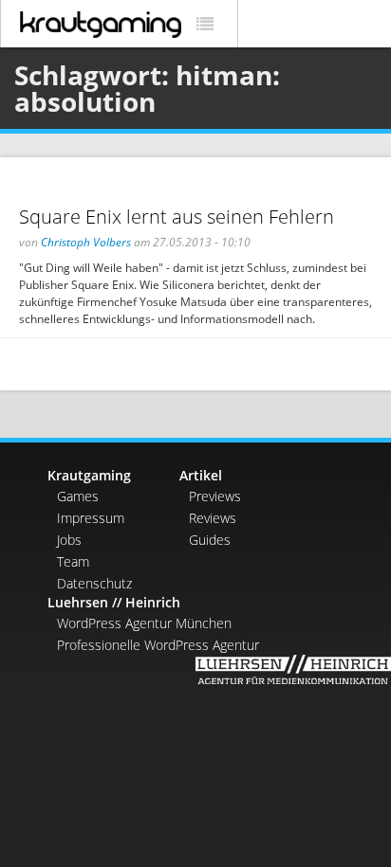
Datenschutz (94, 583)
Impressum (90, 518)
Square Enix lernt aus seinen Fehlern (176, 216)
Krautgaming (89, 475)
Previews (215, 496)
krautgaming (100, 24)
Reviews (212, 518)
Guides (210, 540)
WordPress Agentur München (144, 623)
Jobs (69, 540)
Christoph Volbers (86, 242)
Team (73, 561)
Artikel (200, 475)
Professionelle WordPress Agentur (158, 645)
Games (78, 496)
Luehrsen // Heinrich (113, 602)
